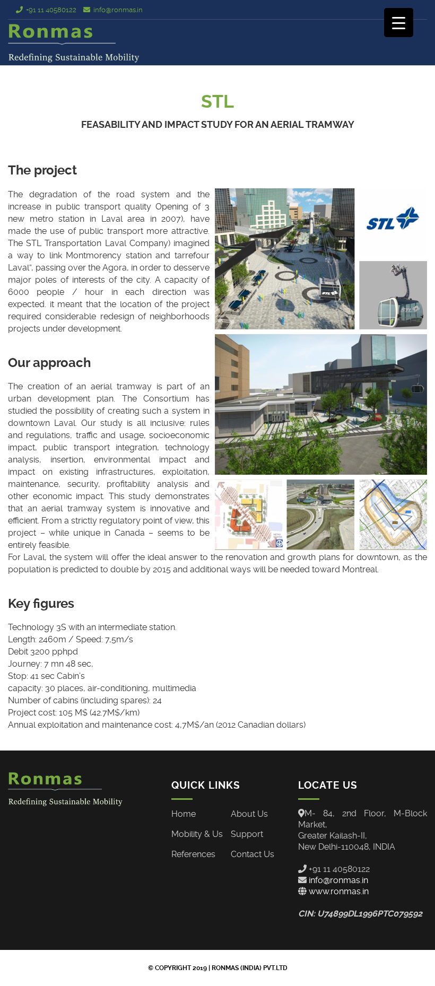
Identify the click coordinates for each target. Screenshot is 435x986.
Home (183, 814)
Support (247, 834)
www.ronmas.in (338, 891)
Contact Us (252, 854)
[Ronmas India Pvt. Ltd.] (74, 43)
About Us (249, 814)
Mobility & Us (197, 834)
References (193, 854)
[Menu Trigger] (398, 22)
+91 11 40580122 (51, 10)
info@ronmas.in (118, 10)
